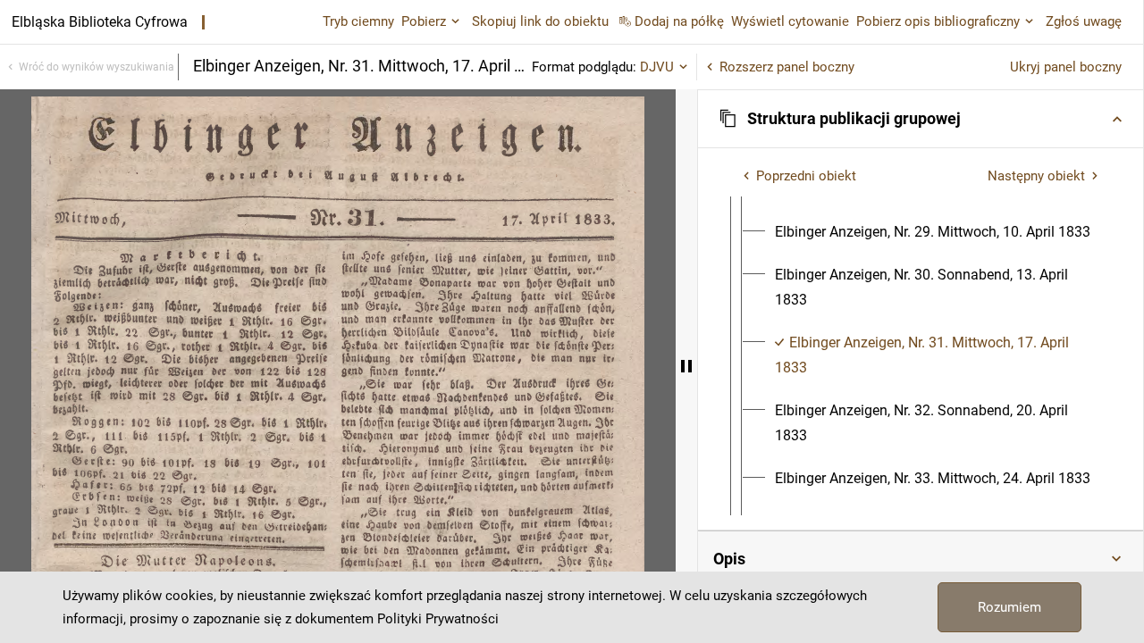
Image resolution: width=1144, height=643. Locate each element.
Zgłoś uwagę (1084, 21)
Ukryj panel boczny (1066, 67)
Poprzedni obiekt (806, 176)
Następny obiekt (1036, 176)
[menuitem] (933, 232)
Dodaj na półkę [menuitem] (679, 21)
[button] (920, 118)
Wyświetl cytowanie (790, 21)
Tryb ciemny (358, 21)
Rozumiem (1009, 607)
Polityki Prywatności (438, 619)
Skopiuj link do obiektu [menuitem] (540, 21)
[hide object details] (686, 366)
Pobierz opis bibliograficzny (938, 21)
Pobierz (423, 21)
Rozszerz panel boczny (786, 67)
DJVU (657, 67)
